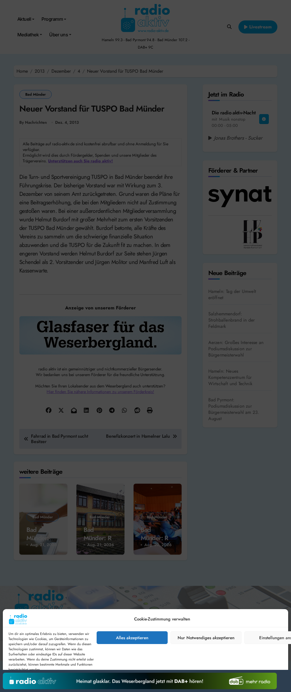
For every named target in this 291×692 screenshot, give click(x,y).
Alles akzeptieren (132, 638)
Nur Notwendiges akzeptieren (206, 638)
